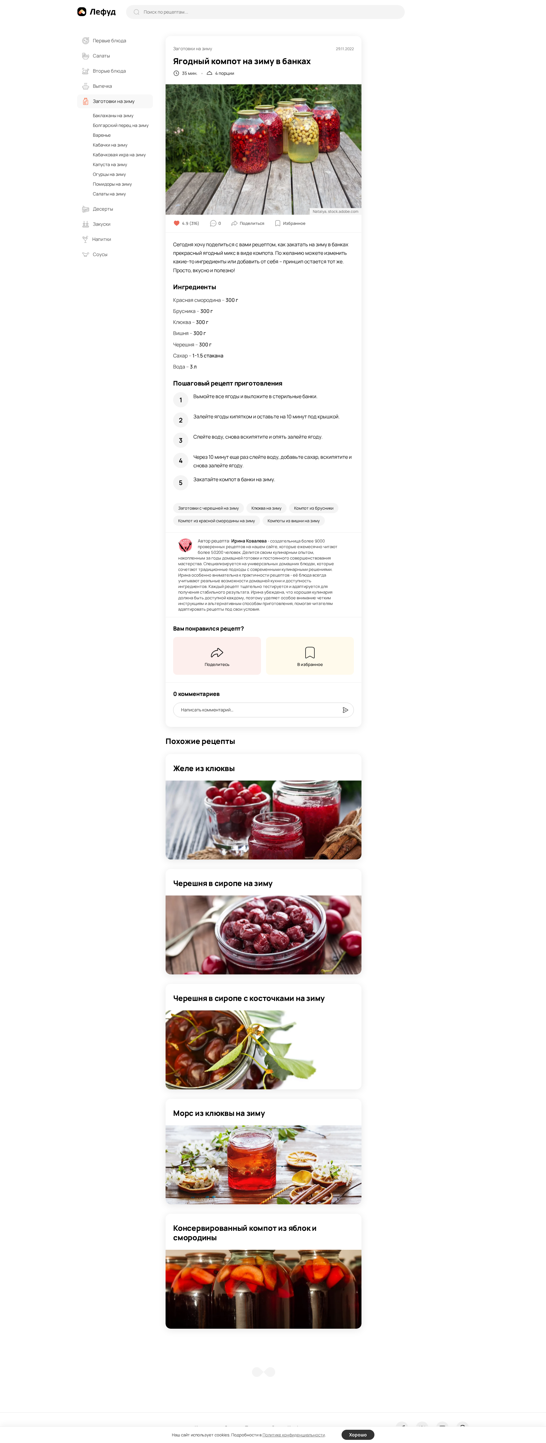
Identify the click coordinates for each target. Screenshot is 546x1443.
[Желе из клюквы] (263, 820)
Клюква (182, 322)
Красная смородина (197, 299)
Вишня (181, 333)
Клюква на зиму (267, 508)
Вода (179, 366)
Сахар (180, 355)
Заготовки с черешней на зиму (208, 508)
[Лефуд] (96, 11)
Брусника (184, 311)
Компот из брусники (313, 508)
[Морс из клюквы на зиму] (263, 1164)
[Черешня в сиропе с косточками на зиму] (263, 1049)
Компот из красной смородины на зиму (216, 521)
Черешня (183, 344)
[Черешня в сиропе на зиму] (263, 934)
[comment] (345, 710)
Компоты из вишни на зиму (294, 521)
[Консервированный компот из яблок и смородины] (263, 1289)
